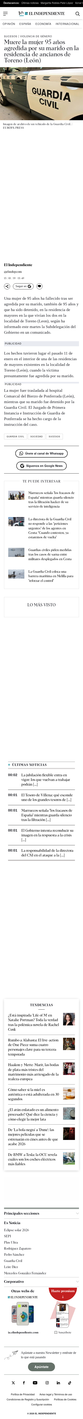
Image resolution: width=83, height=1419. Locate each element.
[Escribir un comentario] (39, 286)
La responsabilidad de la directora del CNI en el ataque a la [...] (47, 852)
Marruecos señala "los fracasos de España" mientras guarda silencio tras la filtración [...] (46, 815)
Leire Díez (11, 1267)
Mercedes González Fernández (25, 1273)
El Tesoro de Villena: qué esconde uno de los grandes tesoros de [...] (47, 797)
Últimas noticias (30, 2)
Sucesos (10, 36)
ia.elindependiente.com (23, 1332)
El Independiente (18, 265)
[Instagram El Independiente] (47, 1383)
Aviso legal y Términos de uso (55, 1394)
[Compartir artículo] (7, 286)
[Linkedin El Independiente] (58, 1383)
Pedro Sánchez (14, 1254)
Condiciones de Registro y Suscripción (28, 1399)
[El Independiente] (41, 14)
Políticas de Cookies (65, 1399)
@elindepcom (13, 271)
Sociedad (36, 436)
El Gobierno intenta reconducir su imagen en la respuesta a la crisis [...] (47, 835)
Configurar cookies (41, 1404)
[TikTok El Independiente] (69, 1383)
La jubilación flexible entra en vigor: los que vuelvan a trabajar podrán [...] (45, 780)
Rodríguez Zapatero (17, 1248)
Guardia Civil (15, 436)
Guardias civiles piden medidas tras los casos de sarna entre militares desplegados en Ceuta (50, 554)
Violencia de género (36, 36)
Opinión (9, 24)
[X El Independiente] (13, 1383)
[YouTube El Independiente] (35, 1383)
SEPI (7, 1236)
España (25, 24)
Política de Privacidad (23, 1394)
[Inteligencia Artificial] (23, 1324)
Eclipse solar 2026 (16, 1230)
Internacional (67, 24)
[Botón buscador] (78, 14)
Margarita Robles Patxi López (57, 2)
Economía (43, 24)
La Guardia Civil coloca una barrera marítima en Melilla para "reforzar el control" (50, 576)
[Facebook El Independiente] (24, 1383)
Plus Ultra (11, 1242)
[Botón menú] (5, 14)
